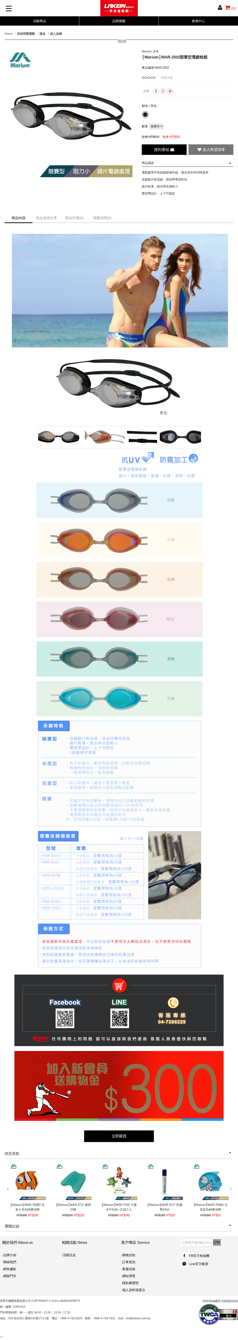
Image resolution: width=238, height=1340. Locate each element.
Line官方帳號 (198, 1264)
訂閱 (217, 1242)
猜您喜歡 (12, 1154)
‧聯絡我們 (9, 1262)
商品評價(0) (74, 218)
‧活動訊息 (69, 1255)
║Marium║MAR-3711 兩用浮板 (73, 1207)
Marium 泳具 (150, 51)
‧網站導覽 (128, 1276)
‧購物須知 (128, 1255)
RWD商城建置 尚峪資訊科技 (220, 1301)
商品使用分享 (46, 218)
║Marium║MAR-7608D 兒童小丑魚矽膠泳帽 (27, 1207)
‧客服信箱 (130, 1269)
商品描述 (148, 163)
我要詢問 (102, 218)
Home (9, 33)
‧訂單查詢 (128, 1262)
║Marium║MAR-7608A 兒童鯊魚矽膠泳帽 (210, 1207)
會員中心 (198, 21)
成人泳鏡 (56, 33)
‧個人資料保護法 (133, 1290)
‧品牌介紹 (9, 1255)
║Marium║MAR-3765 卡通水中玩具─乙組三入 (119, 1207)
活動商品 (39, 21)
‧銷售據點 (9, 1269)
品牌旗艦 (118, 21)
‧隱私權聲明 (130, 1283)
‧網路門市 (9, 1276)
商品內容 (19, 218)
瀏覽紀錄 (12, 1226)
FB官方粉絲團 (199, 1256)
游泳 (43, 33)
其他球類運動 (26, 33)
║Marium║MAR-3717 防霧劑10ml (164, 1207)
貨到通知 (162, 150)
